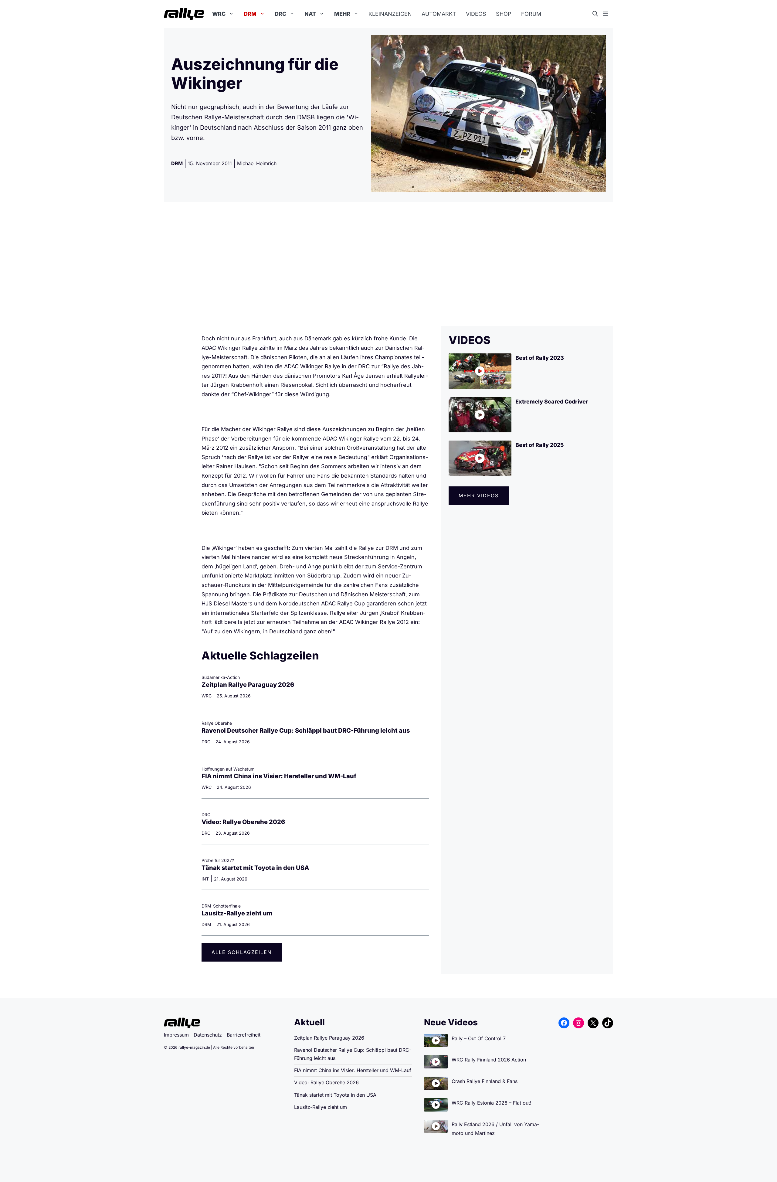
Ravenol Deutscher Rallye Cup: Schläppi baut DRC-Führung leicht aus (306, 730)
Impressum (176, 1035)
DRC (280, 14)
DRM (250, 14)
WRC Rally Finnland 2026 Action (489, 1060)
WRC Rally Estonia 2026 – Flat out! (491, 1103)
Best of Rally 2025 (539, 445)
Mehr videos (479, 495)
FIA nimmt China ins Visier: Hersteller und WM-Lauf (279, 776)
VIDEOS (469, 340)
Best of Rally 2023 (539, 358)
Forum (531, 14)
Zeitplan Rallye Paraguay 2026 (248, 684)
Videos (476, 14)
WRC (219, 14)
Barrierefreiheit (243, 1035)
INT (205, 878)
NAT (310, 14)
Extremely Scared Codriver (551, 401)
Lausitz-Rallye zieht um (237, 913)
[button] (597, 14)
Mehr (342, 14)
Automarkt (439, 14)
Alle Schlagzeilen (242, 952)
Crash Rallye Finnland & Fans (484, 1081)
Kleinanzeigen (390, 14)
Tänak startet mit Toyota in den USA (255, 867)
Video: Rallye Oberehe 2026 (243, 822)
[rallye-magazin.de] (184, 14)
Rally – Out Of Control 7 (479, 1038)
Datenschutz (208, 1035)
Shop (503, 14)
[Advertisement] (388, 263)
